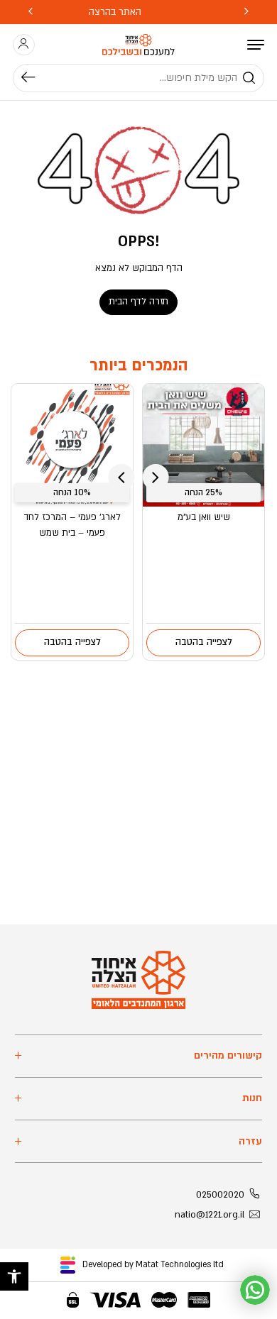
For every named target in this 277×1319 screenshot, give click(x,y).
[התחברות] (23, 44)
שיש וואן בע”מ (204, 517)
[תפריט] (255, 45)
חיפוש (34, 78)
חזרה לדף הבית (138, 301)
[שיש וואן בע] (203, 445)
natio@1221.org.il (209, 1214)
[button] (14, 1276)
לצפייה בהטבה (203, 642)
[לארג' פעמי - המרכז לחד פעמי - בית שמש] (72, 445)
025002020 (220, 1194)
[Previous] (246, 12)
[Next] (30, 12)
